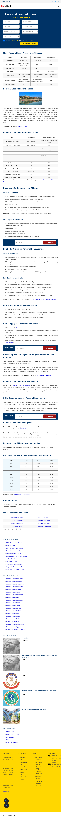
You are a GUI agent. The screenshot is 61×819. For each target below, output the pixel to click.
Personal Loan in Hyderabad (14, 600)
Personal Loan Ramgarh (44, 517)
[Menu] (55, 6)
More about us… (6, 791)
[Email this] (5, 529)
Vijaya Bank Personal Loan (14, 564)
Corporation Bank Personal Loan (15, 567)
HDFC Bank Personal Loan (14, 542)
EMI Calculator (10, 732)
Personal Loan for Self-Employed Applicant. (45, 299)
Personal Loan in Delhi (12, 597)
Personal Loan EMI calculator (21, 494)
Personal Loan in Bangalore (14, 581)
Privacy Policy (15, 40)
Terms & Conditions (29, 40)
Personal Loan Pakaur (44, 523)
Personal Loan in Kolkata (13, 608)
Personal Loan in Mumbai (13, 613)
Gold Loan (24, 767)
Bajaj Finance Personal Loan (14, 551)
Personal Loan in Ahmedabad (14, 578)
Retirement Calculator (12, 734)
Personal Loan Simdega (17, 523)
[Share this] (9, 529)
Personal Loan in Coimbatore (14, 594)
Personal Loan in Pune (12, 621)
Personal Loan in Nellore (13, 619)
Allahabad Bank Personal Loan (15, 569)
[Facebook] (52, 1)
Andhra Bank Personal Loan (14, 559)
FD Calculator (10, 740)
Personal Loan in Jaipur (13, 605)
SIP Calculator (10, 737)
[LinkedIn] (58, 1)
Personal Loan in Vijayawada (14, 627)
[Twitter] (55, 1)
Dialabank (19, 328)
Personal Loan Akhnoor (17, 520)
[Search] (58, 6)
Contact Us (39, 785)
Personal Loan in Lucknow (13, 610)
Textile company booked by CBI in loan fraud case (36, 673)
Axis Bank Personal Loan (13, 553)
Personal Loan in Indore (13, 602)
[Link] (6, 6)
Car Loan (24, 769)
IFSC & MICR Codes (12, 742)
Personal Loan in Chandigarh (14, 586)
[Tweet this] (13, 529)
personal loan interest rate (44, 375)
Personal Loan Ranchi (16, 526)
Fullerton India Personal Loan (14, 548)
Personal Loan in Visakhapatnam (15, 629)
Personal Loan (22, 126)
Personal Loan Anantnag (17, 517)
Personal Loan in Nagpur (13, 616)
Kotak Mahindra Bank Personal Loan (16, 556)
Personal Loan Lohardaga (44, 526)
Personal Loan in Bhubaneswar (15, 584)
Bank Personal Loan (12, 545)
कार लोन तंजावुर (25, 638)
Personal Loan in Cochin (13, 592)
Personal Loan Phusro (44, 520)
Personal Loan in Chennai (13, 589)
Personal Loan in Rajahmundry (15, 624)
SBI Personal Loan (11, 561)
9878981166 (9, 342)
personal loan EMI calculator (21, 385)
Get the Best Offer (29, 43)
